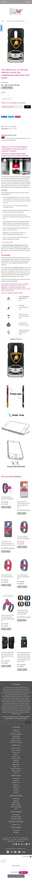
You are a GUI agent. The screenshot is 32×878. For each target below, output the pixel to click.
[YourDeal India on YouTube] (26, 844)
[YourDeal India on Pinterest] (19, 844)
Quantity (3, 92)
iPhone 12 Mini (16, 752)
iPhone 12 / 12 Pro (16, 748)
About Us (6, 837)
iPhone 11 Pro (16, 756)
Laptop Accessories (16, 740)
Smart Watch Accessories (16, 742)
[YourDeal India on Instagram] (21, 844)
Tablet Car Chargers (16, 804)
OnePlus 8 (16, 780)
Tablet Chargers (16, 802)
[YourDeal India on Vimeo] (29, 844)
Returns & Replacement (23, 839)
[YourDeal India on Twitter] (14, 844)
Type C (16, 809)
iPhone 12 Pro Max (16, 750)
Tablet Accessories (16, 738)
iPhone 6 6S (16, 772)
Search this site (5, 839)
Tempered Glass (16, 736)
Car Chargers (16, 830)
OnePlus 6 (16, 793)
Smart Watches (16, 814)
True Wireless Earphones (16, 734)
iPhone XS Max (16, 764)
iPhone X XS (16, 762)
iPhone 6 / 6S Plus (16, 770)
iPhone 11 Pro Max (16, 758)
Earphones (16, 800)
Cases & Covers (16, 732)
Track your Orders (23, 837)
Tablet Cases (16, 798)
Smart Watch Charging (16, 818)
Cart (30, 2)
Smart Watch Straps (16, 816)
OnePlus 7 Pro (16, 786)
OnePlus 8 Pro (16, 778)
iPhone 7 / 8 (16, 766)
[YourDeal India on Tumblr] (24, 844)
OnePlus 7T (16, 784)
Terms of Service (19, 841)
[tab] (16, 865)
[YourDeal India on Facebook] (16, 844)
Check (27, 106)
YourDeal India (12, 848)
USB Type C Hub (16, 824)
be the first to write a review (16, 876)
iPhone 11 (16, 754)
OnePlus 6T (16, 790)
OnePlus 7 (16, 788)
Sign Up (28, 722)
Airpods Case (16, 730)
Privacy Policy (13, 839)
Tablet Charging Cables (16, 806)
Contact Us (15, 837)
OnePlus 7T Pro (16, 782)
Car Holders (16, 832)
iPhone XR (16, 760)
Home (2, 21)
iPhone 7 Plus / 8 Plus (16, 768)
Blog (10, 837)
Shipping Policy (10, 841)
